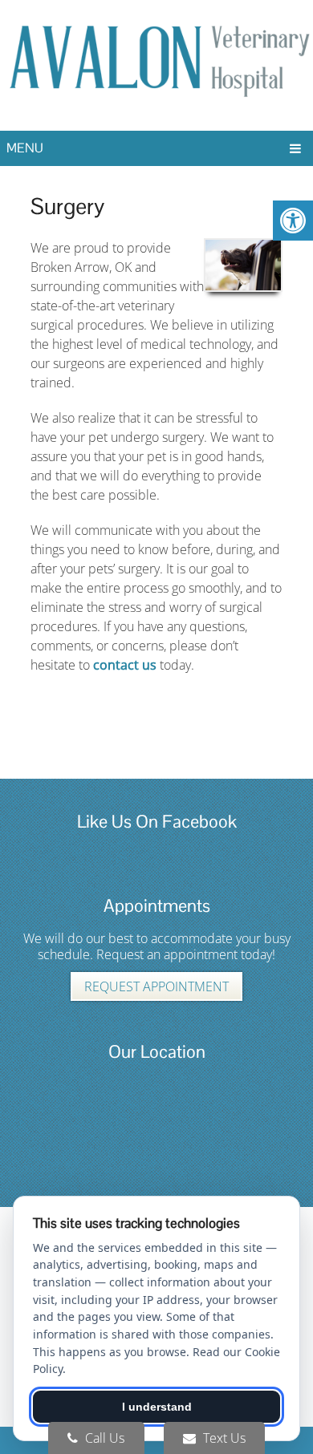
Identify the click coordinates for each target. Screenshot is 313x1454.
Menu (24, 148)
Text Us (223, 1438)
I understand (157, 1406)
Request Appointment (156, 986)
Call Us (103, 1438)
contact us (124, 665)
